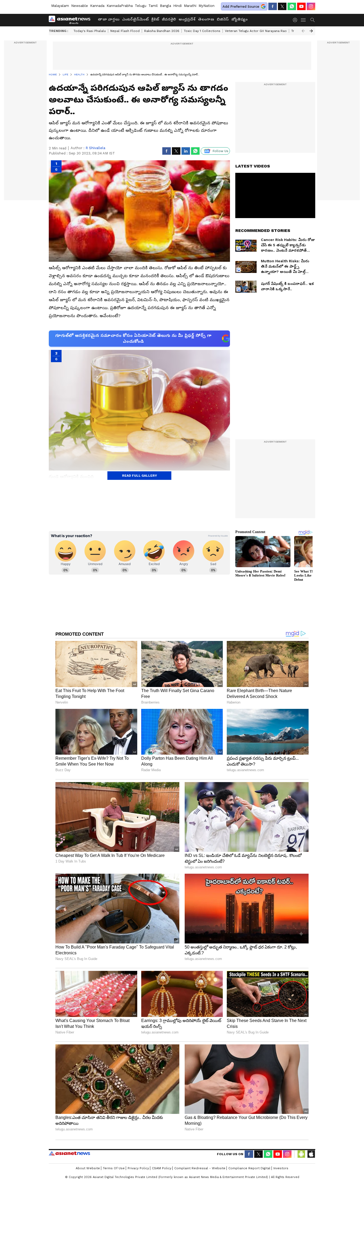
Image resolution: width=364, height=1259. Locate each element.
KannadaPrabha (120, 6)
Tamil (153, 6)
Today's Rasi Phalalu (90, 31)
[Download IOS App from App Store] (311, 1154)
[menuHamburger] (303, 20)
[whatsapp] (292, 6)
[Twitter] (282, 6)
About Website (88, 1168)
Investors (280, 1168)
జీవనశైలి (169, 19)
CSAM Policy (161, 1168)
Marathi (190, 6)
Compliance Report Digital (249, 1168)
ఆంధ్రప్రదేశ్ (187, 19)
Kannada (97, 6)
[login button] (296, 20)
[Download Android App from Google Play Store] (301, 1154)
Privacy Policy (138, 1168)
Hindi (177, 6)
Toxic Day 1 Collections (202, 31)
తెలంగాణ (206, 19)
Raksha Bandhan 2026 (161, 31)
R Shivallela (95, 148)
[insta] (311, 6)
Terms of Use (114, 1168)
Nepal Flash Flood (125, 31)
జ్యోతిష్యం (239, 19)
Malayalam (60, 6)
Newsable (79, 6)
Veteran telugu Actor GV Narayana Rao (256, 31)
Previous (303, 31)
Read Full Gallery (139, 475)
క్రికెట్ (155, 19)
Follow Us (220, 151)
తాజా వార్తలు (108, 19)
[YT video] (301, 6)
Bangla (165, 6)
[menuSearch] (312, 20)
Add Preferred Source (241, 7)
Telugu (140, 6)
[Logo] (71, 20)
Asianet (69, 1153)
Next (311, 31)
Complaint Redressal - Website (199, 1168)
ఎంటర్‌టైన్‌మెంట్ (135, 19)
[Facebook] (272, 6)
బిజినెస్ (223, 19)
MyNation (207, 6)
